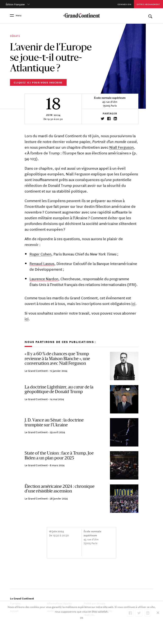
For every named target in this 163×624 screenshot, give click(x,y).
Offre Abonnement (148, 4)
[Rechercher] (150, 15)
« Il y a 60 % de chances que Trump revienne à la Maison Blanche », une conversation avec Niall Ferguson (57, 359)
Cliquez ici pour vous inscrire (38, 82)
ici (133, 303)
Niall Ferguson (121, 147)
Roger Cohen (40, 254)
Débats (15, 35)
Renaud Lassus (42, 263)
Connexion (124, 4)
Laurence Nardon (44, 278)
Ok (81, 617)
